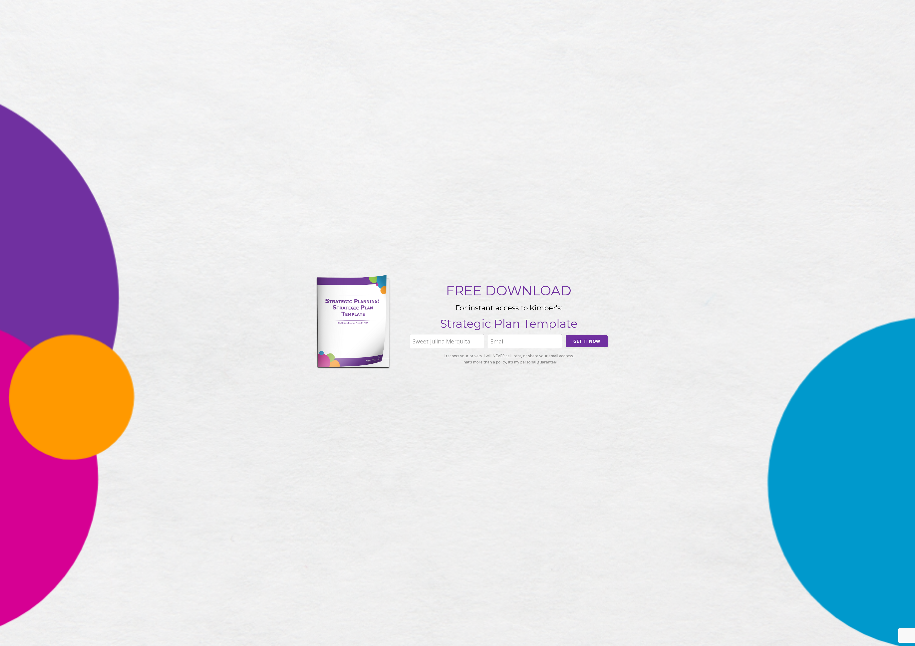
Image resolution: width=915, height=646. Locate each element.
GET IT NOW (586, 341)
